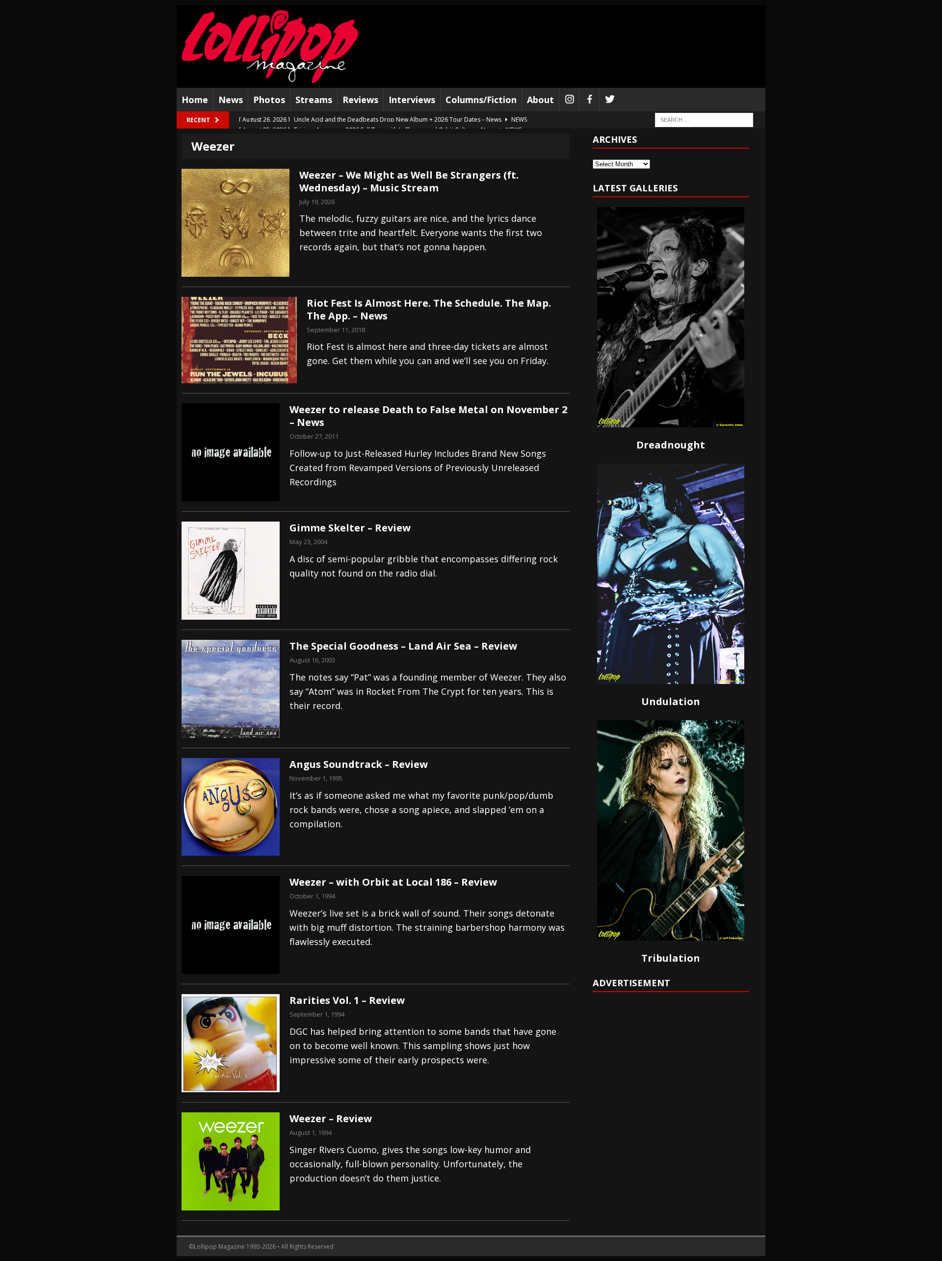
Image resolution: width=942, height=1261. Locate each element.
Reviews (360, 99)
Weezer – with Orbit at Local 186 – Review (393, 882)
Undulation (670, 701)
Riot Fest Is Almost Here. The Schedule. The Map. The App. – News (429, 309)
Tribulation (670, 958)
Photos (269, 99)
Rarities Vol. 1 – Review (347, 1000)
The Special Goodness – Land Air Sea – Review (403, 646)
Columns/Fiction (481, 99)
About (540, 99)
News (230, 99)
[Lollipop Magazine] (270, 46)
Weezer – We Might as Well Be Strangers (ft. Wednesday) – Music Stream (409, 181)
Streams (313, 99)
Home (195, 99)
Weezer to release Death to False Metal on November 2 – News (428, 416)
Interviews (412, 99)
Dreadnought (670, 444)
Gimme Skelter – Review (350, 527)
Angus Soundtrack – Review (358, 764)
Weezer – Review (330, 1118)
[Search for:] (704, 119)
